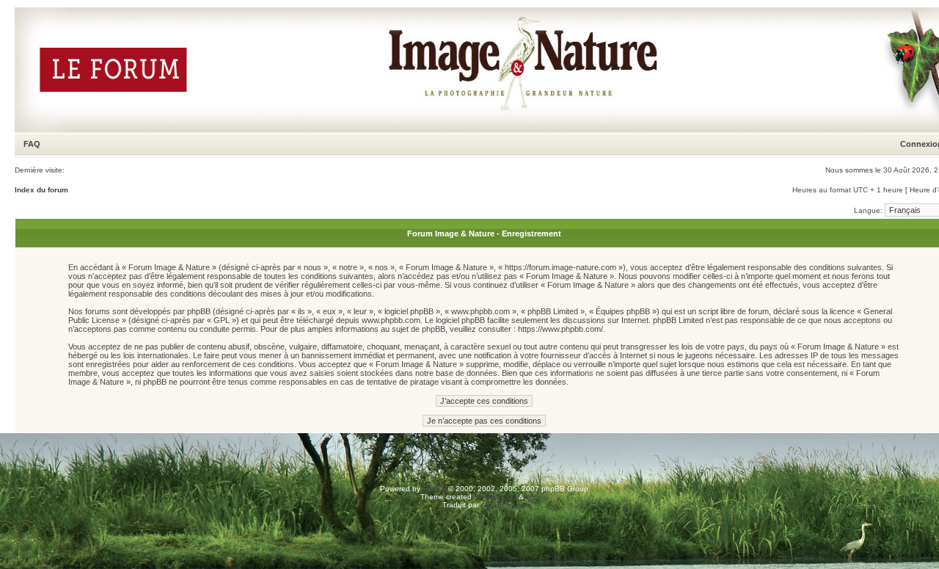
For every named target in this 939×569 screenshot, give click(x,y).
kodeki (537, 497)
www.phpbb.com (391, 320)
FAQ (31, 143)
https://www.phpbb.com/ (560, 329)
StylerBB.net (495, 497)
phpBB (434, 489)
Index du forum (41, 190)
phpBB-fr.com (504, 505)
